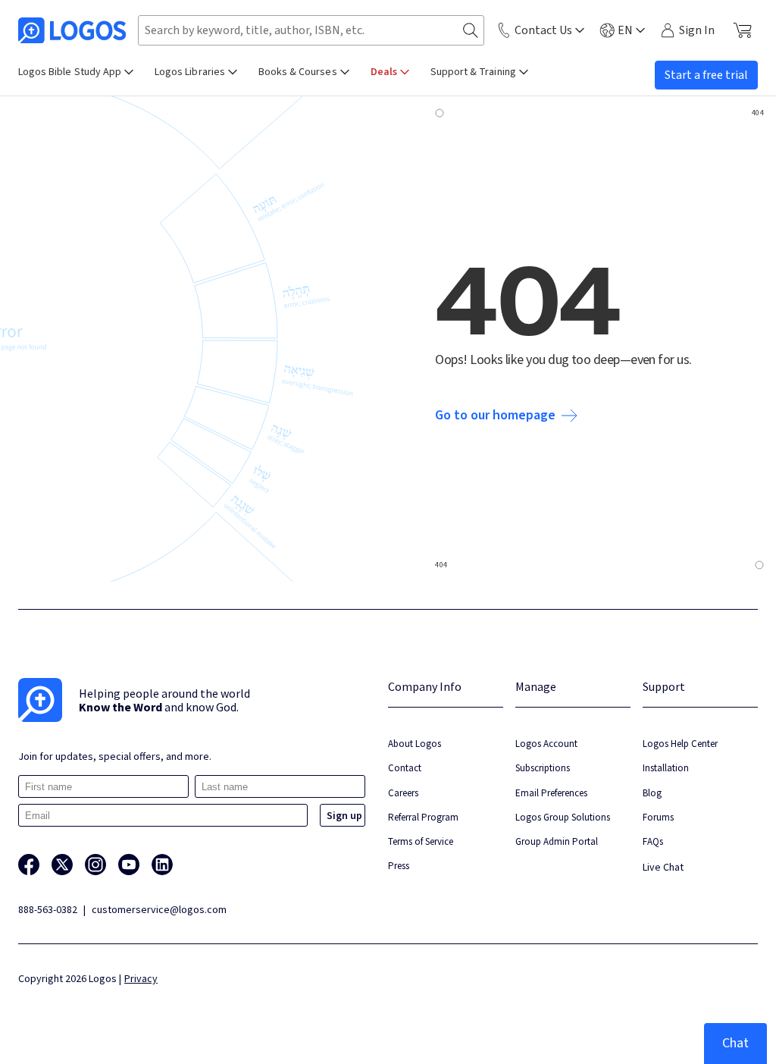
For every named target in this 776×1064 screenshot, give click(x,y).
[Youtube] (128, 864)
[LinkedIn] (162, 864)
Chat (735, 1043)
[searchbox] (311, 30)
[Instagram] (95, 864)
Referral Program (423, 817)
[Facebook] (28, 864)
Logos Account (546, 743)
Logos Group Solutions (562, 817)
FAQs (653, 841)
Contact (404, 767)
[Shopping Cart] (742, 30)
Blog (652, 792)
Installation (666, 767)
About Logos (414, 743)
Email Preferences (551, 792)
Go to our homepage (495, 415)
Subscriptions (542, 767)
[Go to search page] (470, 31)
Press (398, 865)
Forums (658, 817)
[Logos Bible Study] (72, 30)
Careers (403, 792)
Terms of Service (420, 841)
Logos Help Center (680, 743)
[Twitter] (62, 864)
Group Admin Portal (556, 841)
